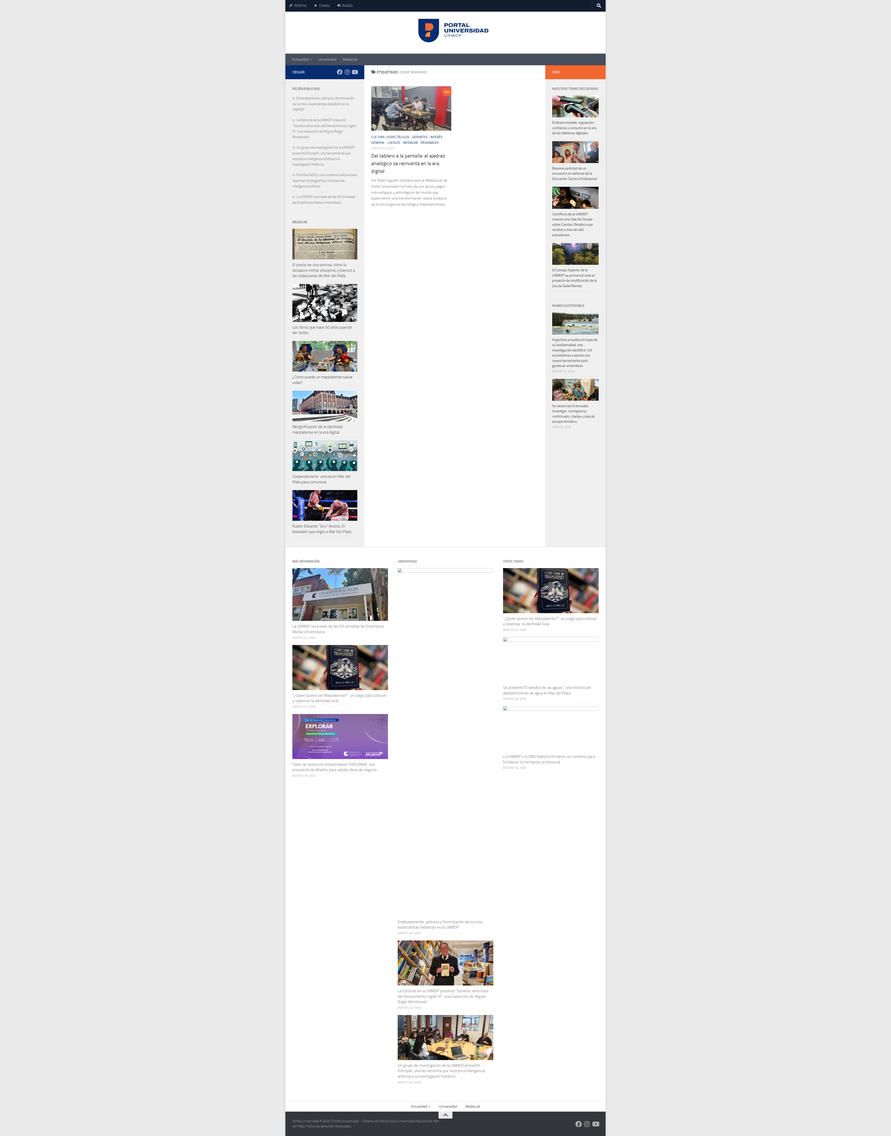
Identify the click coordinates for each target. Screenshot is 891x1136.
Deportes (420, 137)
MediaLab (350, 59)
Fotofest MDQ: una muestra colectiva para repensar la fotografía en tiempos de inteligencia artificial (324, 180)
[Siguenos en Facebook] (339, 72)
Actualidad (300, 59)
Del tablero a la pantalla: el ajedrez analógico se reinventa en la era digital (408, 163)
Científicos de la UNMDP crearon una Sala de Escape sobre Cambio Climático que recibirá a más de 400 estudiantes (572, 224)
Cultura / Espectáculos (390, 137)
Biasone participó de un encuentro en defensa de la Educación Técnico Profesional (574, 173)
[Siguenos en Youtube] (354, 72)
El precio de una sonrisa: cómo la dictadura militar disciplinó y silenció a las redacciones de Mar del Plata (323, 270)
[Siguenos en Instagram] (347, 72)
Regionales (430, 143)
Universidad (327, 59)
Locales (393, 143)
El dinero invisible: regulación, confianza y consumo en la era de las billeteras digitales (574, 128)
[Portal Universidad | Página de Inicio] (327, 32)
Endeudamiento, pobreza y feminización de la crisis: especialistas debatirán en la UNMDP (323, 104)
